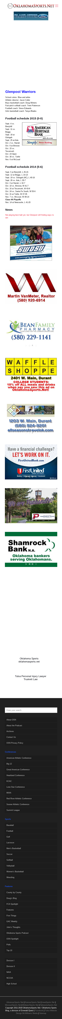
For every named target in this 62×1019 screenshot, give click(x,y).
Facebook (39, 1010)
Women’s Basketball (15, 871)
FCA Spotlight (12, 904)
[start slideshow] (26, 257)
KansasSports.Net (32, 1002)
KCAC (9, 781)
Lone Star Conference (15, 787)
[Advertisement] (31, 58)
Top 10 (9, 950)
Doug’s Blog (11, 898)
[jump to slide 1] (29, 257)
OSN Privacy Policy (14, 743)
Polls (8, 945)
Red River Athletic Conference (19, 798)
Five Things (11, 916)
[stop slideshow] (35, 257)
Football (9, 831)
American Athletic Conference (18, 758)
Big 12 (9, 764)
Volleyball (10, 866)
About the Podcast (14, 725)
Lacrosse (10, 843)
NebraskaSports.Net (48, 1005)
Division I (10, 960)
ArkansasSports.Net (14, 1002)
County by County (13, 892)
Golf (8, 837)
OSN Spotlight (12, 939)
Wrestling (10, 877)
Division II (10, 966)
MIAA (8, 793)
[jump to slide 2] (32, 257)
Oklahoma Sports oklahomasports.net (29, 660)
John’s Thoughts (13, 927)
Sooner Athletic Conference (17, 804)
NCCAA (9, 978)
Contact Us (11, 737)
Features (10, 910)
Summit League (13, 810)
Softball (9, 860)
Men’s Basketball (13, 848)
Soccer (9, 854)
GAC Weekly (11, 921)
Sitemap (42, 1013)
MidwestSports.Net (30, 1005)
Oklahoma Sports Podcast (17, 933)
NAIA (8, 972)
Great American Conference (18, 769)
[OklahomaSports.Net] (31, 5)
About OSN (11, 720)
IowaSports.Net (48, 1002)
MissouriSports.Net (13, 1005)
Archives (10, 731)
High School (11, 984)
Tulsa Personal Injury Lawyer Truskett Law (30, 678)
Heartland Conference (15, 775)
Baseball (10, 825)
